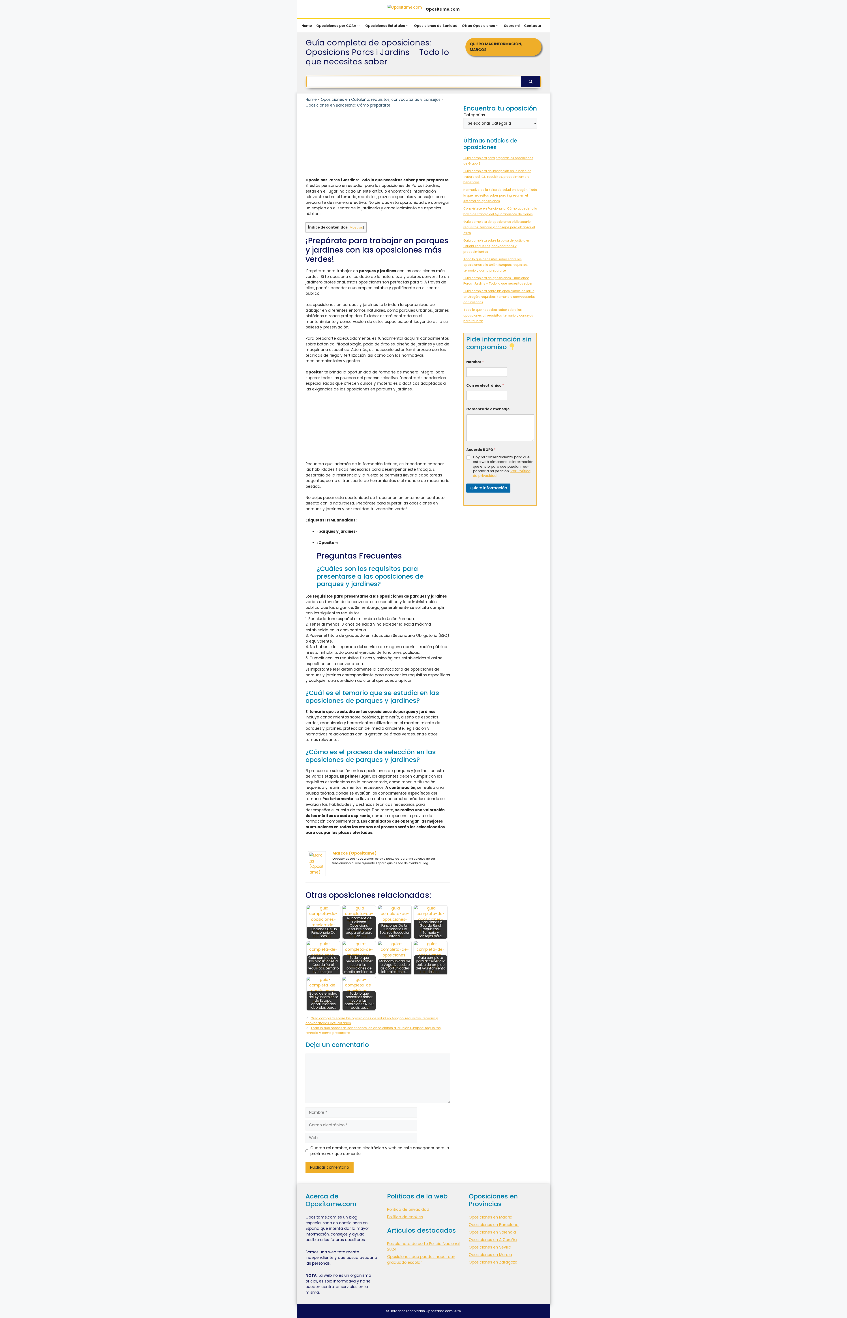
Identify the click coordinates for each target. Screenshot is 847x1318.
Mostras (356, 227)
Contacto (532, 25)
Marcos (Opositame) (354, 853)
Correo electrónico (485, 385)
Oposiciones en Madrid (490, 1217)
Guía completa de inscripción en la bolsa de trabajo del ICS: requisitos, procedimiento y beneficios (497, 176)
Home (307, 25)
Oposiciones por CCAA (336, 25)
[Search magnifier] (530, 81)
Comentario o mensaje (488, 409)
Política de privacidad (408, 1209)
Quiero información (488, 488)
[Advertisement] (377, 145)
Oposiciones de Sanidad (435, 25)
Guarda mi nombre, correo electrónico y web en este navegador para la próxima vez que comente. (379, 1150)
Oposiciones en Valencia (492, 1232)
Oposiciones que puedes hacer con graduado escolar (421, 1259)
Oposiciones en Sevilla (490, 1247)
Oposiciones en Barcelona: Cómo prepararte (347, 105)
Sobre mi (512, 25)
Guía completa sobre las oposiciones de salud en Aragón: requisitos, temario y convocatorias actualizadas (499, 296)
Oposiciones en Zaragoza (493, 1262)
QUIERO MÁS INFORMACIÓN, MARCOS (496, 46)
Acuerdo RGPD (481, 450)
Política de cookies (405, 1217)
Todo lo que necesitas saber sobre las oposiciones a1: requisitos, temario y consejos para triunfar (498, 315)
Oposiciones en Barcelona (494, 1224)
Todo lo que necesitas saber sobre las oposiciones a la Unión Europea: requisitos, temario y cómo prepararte (495, 265)
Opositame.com (443, 9)
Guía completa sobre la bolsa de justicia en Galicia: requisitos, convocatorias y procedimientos (496, 246)
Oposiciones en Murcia (490, 1254)
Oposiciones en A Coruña (493, 1239)
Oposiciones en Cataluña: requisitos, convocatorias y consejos (380, 99)
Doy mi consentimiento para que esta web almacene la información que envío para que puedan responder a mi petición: (503, 466)
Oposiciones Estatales (385, 25)
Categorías (474, 115)
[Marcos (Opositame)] (317, 875)
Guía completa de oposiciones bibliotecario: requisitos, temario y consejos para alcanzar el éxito (499, 227)
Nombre (475, 362)
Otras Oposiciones (478, 25)
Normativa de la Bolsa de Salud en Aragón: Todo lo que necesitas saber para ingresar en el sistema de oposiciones (500, 195)
